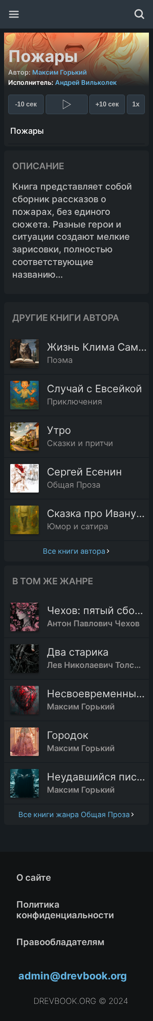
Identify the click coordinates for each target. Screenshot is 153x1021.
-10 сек (26, 104)
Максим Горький (59, 72)
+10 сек (107, 104)
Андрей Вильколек (86, 82)
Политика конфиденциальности (65, 909)
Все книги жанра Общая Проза (74, 814)
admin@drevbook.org (72, 976)
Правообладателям (60, 942)
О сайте (33, 877)
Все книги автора (74, 551)
